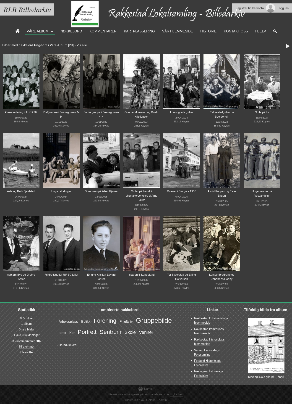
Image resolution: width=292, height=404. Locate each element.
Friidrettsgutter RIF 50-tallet (61, 274)
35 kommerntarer (23, 341)
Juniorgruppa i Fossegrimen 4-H (101, 114)
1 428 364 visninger (26, 335)
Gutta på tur (262, 112)
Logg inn (283, 8)
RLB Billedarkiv (27, 9)
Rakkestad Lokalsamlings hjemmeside (211, 320)
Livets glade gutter (181, 112)
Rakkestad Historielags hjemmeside (209, 342)
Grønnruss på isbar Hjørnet (101, 191)
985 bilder (26, 318)
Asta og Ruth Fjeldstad (21, 191)
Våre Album (38, 31)
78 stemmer (26, 346)
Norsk (145, 388)
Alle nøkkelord (66, 345)
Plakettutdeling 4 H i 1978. (21, 112)
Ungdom (40, 45)
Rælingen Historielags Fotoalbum (208, 373)
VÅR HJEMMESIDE (177, 31)
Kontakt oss (236, 31)
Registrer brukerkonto (249, 8)
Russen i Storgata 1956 (181, 191)
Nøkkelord (71, 31)
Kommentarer (103, 31)
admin (163, 400)
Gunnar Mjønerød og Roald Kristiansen (142, 114)
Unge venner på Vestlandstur (262, 193)
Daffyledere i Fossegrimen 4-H (61, 114)
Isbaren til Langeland (141, 274)
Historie (208, 31)
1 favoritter (26, 352)
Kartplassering (139, 31)
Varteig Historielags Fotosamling (207, 352)
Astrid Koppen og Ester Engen (222, 193)
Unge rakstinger (61, 191)
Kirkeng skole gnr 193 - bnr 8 (266, 377)
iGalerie (151, 400)
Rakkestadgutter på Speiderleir (222, 114)
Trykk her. (176, 394)
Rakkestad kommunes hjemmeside (209, 331)
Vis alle (82, 45)
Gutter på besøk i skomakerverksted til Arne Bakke (141, 195)
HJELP (260, 31)
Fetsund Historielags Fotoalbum (207, 363)
